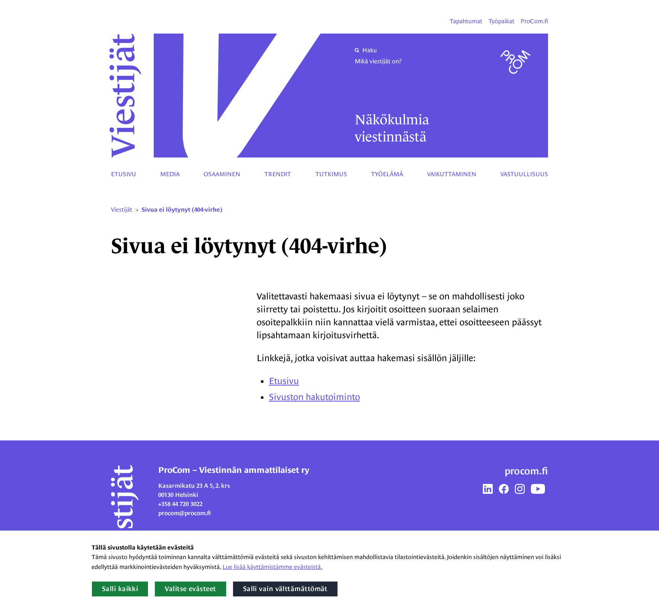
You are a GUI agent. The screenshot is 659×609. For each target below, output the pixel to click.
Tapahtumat (466, 21)
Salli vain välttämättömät (285, 589)
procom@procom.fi (184, 513)
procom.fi (526, 471)
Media (170, 174)
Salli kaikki (120, 589)
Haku (369, 50)
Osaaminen (222, 174)
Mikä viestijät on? (378, 61)
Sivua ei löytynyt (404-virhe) (181, 209)
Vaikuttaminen (451, 174)
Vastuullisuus (524, 174)
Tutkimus (331, 174)
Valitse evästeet (190, 589)
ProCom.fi (534, 21)
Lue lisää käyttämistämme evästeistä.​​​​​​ (272, 566)
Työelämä (387, 174)
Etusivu (123, 174)
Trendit (277, 174)
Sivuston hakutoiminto (314, 397)
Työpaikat (501, 21)
